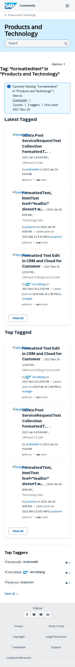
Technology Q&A (32, 220)
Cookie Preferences (18, 657)
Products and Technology (22, 15)
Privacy (18, 626)
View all (18, 318)
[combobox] (37, 43)
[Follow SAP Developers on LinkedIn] (47, 614)
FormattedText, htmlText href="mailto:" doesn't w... (42, 204)
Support (56, 647)
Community (27, 5)
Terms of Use (56, 626)
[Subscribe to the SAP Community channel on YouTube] (40, 614)
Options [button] (57, 64)
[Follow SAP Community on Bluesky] (34, 614)
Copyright (19, 636)
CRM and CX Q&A (32, 162)
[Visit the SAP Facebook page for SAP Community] (27, 614)
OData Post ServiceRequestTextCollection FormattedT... (41, 146)
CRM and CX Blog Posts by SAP (41, 277)
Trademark (19, 647)
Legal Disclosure (56, 636)
